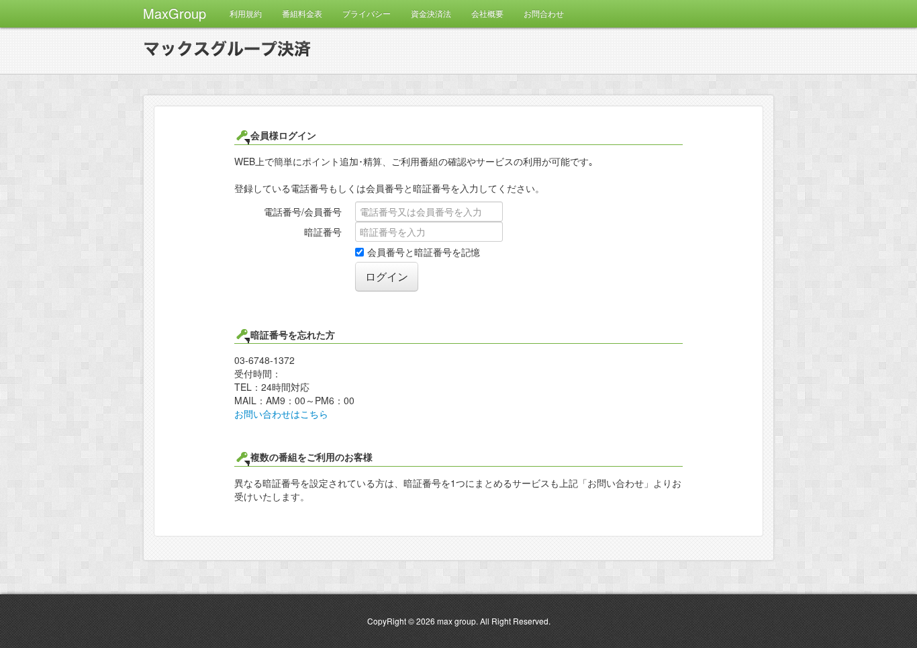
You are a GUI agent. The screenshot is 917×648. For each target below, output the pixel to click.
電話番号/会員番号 (303, 211)
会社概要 (487, 13)
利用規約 (246, 13)
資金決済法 (431, 13)
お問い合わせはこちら (281, 413)
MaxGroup (174, 13)
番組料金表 (302, 13)
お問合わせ (544, 13)
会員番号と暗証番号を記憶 (423, 252)
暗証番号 (323, 231)
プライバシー (366, 13)
